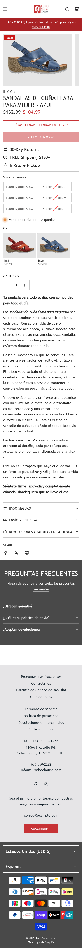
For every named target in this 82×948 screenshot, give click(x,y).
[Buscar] (67, 9)
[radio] (19, 186)
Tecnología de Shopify (41, 942)
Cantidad (11, 276)
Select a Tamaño (14, 177)
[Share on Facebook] (5, 553)
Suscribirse (41, 829)
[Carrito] (76, 9)
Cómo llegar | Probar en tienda (41, 125)
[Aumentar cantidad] (24, 285)
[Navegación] (5, 9)
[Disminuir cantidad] (8, 285)
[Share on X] (16, 553)
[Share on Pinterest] (27, 553)
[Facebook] (35, 784)
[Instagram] (46, 784)
